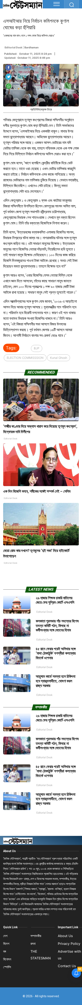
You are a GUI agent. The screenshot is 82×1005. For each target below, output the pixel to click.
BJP (36, 348)
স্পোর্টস (7, 967)
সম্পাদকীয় (35, 936)
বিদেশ (6, 943)
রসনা (33, 943)
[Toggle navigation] (56, 4)
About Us (9, 851)
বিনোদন (7, 959)
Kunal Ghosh (58, 357)
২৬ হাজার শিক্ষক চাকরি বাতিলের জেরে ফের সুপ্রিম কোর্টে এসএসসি (55, 600)
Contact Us (67, 966)
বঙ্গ (4, 951)
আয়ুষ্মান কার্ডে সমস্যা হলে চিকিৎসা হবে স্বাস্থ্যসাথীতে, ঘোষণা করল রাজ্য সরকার (55, 681)
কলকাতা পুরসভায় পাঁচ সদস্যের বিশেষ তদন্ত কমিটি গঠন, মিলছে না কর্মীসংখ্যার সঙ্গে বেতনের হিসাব (57, 625)
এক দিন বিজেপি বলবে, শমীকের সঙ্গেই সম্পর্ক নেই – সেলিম (36, 491)
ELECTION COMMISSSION (25, 357)
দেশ (5, 936)
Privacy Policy (69, 943)
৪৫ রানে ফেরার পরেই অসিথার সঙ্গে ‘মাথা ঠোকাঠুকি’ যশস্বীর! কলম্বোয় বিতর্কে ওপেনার (56, 653)
